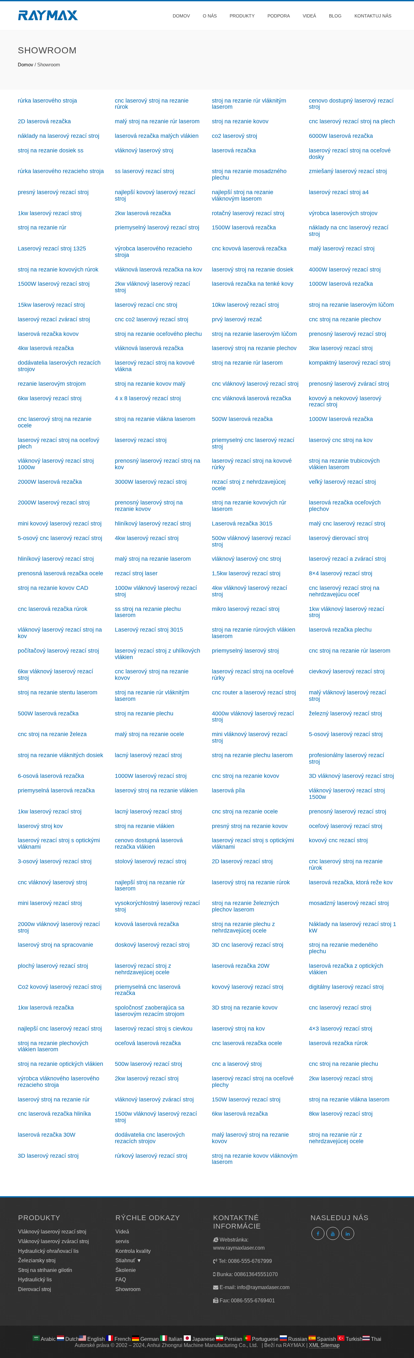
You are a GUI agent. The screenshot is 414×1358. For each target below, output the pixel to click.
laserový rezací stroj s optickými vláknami (59, 843)
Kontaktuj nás (372, 15)
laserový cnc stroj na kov (341, 440)
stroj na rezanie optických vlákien (60, 1064)
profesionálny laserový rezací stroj (346, 758)
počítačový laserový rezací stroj (58, 650)
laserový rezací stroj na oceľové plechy (253, 1081)
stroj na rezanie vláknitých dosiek (60, 755)
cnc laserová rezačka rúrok (52, 609)
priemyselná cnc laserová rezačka (147, 990)
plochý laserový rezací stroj (53, 966)
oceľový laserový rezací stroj (345, 826)
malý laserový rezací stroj (342, 248)
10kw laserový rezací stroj (245, 305)
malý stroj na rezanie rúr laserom (157, 121)
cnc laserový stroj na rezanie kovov (152, 674)
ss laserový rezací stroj (144, 171)
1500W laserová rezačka (244, 227)
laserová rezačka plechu (340, 629)
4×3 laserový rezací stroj (340, 1028)
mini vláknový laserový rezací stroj (250, 737)
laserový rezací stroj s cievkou (153, 1028)
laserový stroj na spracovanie (55, 945)
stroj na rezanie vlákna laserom (155, 419)
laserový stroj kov (40, 826)
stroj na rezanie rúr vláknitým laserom (249, 103)
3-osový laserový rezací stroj (55, 861)
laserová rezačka (234, 150)
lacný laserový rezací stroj (148, 755)
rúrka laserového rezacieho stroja (61, 171)
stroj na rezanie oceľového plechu (158, 334)
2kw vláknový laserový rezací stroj (152, 287)
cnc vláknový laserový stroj (52, 882)
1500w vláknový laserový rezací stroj (156, 1116)
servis (122, 1241)
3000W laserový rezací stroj (151, 482)
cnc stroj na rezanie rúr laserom (349, 650)
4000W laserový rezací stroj (345, 269)
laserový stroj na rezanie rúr (54, 1099)
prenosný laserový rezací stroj (347, 334)
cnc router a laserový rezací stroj (254, 692)
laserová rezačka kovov (48, 334)
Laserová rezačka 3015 (242, 523)
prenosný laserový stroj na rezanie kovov (149, 505)
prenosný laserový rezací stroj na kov (157, 464)
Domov (181, 15)
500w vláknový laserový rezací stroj (251, 541)
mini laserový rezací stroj (50, 903)
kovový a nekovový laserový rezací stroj (345, 401)
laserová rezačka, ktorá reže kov (351, 882)
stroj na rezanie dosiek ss (50, 150)
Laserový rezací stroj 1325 (52, 248)
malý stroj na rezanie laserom (153, 559)
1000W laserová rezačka (341, 284)
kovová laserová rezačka (147, 924)
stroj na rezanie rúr (42, 227)
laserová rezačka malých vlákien (157, 136)
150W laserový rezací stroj (246, 1099)
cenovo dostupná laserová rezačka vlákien (149, 843)
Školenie (125, 1270)
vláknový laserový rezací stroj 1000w (56, 464)
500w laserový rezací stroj (148, 1064)
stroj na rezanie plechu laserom (252, 755)
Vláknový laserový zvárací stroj (53, 1241)
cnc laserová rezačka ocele (247, 1043)
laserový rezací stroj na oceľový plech (58, 443)
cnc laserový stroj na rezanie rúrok (152, 103)
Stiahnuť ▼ (128, 1260)
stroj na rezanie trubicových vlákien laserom (344, 464)
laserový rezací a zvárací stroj (347, 559)
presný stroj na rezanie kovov (250, 826)
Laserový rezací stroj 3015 (149, 629)
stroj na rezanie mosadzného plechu (249, 174)
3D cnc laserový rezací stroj (247, 945)
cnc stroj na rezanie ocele (245, 811)
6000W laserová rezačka (341, 136)
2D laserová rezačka (44, 121)
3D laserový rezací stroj (48, 1156)
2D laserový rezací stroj (242, 861)
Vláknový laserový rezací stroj (52, 1231)
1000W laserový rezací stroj (151, 776)
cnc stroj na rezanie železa (52, 734)
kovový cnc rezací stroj (338, 840)
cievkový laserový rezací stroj (347, 671)
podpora (278, 15)
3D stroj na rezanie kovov (245, 1007)
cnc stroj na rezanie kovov (245, 776)
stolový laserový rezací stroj (150, 861)
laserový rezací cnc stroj (146, 305)
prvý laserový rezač (237, 319)
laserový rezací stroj (141, 440)
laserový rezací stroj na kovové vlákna (155, 365)
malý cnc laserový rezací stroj (347, 523)
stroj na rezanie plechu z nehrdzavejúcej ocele (243, 927)
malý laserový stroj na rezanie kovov (250, 1138)
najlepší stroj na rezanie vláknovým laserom (242, 195)
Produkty (242, 15)
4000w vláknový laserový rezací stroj (253, 716)
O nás (210, 15)
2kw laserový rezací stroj (147, 1078)
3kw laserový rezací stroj (341, 348)
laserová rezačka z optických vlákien (346, 969)
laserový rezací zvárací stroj (54, 319)
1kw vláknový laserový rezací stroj (346, 612)
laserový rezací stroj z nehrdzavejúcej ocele (143, 969)
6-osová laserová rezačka (51, 776)
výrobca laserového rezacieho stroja (153, 251)
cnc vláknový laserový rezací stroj (255, 384)
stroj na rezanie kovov (240, 121)
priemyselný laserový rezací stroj (157, 227)
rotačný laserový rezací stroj (248, 213)
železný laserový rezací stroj (345, 713)
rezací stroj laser (136, 573)
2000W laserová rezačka (50, 482)
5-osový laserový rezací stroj (346, 734)
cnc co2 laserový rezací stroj (151, 319)
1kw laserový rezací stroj (50, 213)
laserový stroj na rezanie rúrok (251, 882)
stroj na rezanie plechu (144, 713)
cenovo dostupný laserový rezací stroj (351, 103)
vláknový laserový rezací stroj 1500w (347, 793)
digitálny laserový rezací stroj (346, 987)
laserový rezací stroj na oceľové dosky (350, 153)
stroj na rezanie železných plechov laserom (245, 906)
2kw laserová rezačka (143, 213)
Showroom (127, 1289)
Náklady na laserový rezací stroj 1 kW (352, 927)
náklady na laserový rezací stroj (58, 136)
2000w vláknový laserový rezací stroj (59, 927)
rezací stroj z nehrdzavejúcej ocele (249, 485)
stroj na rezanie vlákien (144, 826)
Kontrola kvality (133, 1251)
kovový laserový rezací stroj (247, 987)
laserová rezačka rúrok (338, 1043)
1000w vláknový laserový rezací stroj (156, 591)
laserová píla (228, 790)
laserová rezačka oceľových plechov (345, 505)
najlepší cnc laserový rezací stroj (60, 1028)
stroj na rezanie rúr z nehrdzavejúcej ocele (336, 1138)
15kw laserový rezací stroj (51, 305)
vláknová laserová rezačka (149, 348)
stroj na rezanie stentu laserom (57, 692)
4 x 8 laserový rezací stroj (148, 398)
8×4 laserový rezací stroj (340, 573)
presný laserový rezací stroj (53, 192)
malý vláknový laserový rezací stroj (347, 695)
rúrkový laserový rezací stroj (151, 1156)
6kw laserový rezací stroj (50, 398)
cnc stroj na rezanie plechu (343, 1064)
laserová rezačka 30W (46, 1135)
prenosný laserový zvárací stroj (349, 384)
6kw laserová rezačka (240, 1113)
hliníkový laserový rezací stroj (153, 523)
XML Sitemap (324, 1345)
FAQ (120, 1279)
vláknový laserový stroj (144, 150)
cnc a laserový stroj (237, 1064)
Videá (309, 15)
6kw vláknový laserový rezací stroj (55, 674)
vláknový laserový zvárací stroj (154, 1099)
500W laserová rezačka (242, 419)
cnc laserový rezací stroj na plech (352, 121)
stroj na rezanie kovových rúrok (58, 269)
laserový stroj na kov (238, 1028)
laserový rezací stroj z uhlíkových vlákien (157, 653)
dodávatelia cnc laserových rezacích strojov (150, 1138)
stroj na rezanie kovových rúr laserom (249, 505)
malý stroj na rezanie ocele (149, 734)
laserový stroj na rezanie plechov (254, 348)
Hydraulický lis (35, 1279)
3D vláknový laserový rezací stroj (351, 776)
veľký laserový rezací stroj (342, 482)
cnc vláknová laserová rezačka (251, 398)
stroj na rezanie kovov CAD (53, 588)
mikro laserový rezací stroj (245, 609)
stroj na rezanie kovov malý (150, 384)
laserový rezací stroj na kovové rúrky (252, 464)
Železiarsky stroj (37, 1260)
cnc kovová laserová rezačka (249, 248)
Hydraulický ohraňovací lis (48, 1251)
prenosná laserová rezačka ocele (60, 573)
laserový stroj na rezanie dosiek (252, 269)
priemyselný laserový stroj (245, 650)
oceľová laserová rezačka (148, 1043)
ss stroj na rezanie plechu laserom (148, 612)
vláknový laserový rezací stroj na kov (60, 632)
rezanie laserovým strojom (52, 384)
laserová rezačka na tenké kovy (252, 284)
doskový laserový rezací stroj (152, 945)
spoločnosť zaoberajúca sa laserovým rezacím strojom (149, 1010)
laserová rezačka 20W (240, 966)
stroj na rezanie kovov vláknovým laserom (255, 1159)
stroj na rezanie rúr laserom (247, 362)
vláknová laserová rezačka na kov (158, 269)
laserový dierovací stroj (338, 538)
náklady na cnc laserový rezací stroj (348, 230)
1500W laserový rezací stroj (54, 284)
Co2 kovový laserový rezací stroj (60, 987)
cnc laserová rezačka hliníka (54, 1113)
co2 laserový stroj (234, 136)
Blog (335, 15)
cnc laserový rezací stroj (340, 1007)
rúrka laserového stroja (47, 100)
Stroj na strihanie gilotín (45, 1270)
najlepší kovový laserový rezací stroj (155, 195)
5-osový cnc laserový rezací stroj (60, 538)
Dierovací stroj (34, 1289)
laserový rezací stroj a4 (339, 192)
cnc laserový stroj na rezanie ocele (55, 422)
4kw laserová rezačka (46, 348)
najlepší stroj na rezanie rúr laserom (150, 885)
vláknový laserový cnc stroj (246, 559)
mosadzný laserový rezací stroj (349, 903)
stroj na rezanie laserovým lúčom (351, 305)
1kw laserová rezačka (46, 1007)
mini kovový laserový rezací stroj (60, 523)
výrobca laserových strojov (343, 213)
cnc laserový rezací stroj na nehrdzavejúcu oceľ (344, 591)
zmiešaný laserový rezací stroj (348, 171)
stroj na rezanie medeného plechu (343, 948)
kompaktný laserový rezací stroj (349, 362)
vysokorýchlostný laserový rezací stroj (157, 906)
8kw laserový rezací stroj (341, 1113)
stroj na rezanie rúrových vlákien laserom (253, 632)
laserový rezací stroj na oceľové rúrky (253, 674)
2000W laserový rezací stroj (54, 502)
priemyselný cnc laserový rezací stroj (253, 443)
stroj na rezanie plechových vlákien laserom (53, 1046)
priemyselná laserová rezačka (56, 790)
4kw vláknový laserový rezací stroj (249, 591)
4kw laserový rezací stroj (147, 538)
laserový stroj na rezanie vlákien (156, 790)
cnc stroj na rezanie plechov (345, 319)
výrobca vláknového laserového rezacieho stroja (58, 1081)
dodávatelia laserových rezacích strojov (59, 365)
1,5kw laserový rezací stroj (246, 573)
